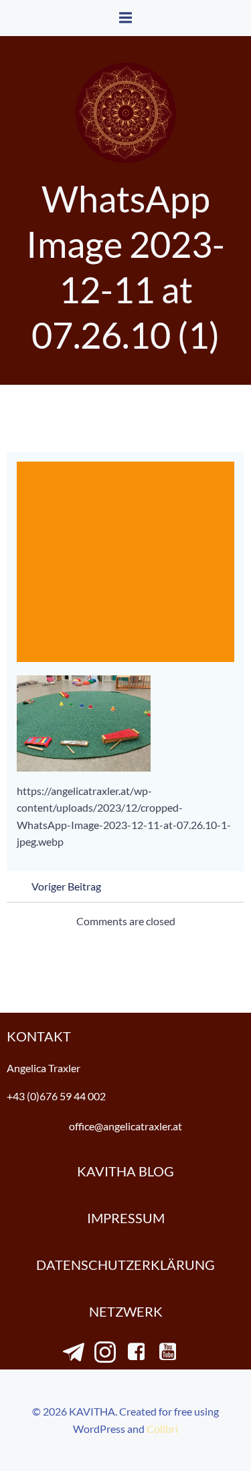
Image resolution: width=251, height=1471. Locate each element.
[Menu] (125, 18)
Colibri (162, 1428)
